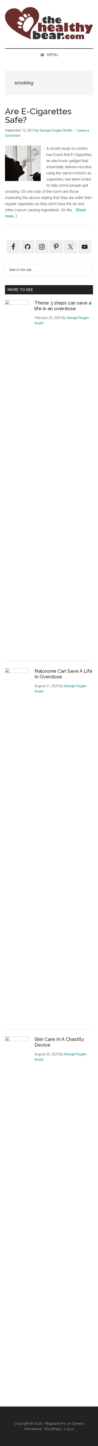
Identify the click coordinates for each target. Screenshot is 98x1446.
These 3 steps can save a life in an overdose (62, 305)
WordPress (52, 1429)
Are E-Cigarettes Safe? (38, 115)
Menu (52, 55)
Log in (69, 1429)
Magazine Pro (55, 1423)
